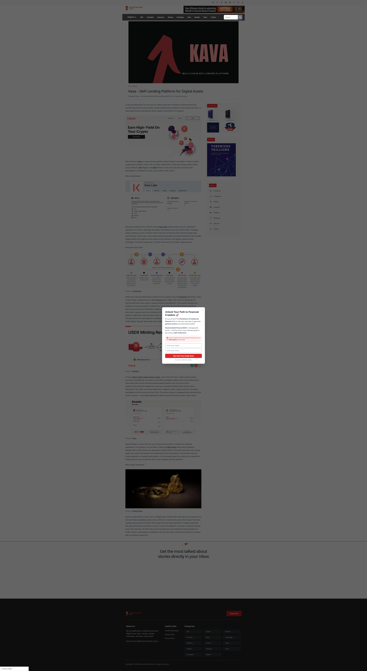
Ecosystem (150, 17)
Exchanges (180, 17)
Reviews (197, 17)
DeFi (141, 17)
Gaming (170, 17)
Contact (213, 17)
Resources (161, 17)
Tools (189, 17)
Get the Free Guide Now (183, 356)
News (205, 17)
